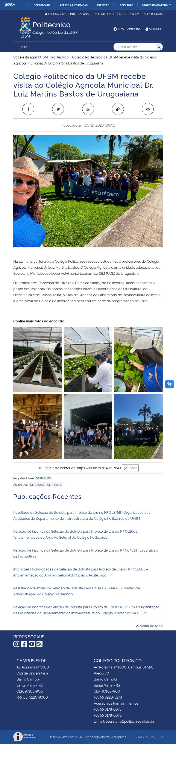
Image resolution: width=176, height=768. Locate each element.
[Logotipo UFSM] (22, 26)
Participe (103, 5)
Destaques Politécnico (46, 484)
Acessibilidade (105, 13)
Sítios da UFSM (129, 13)
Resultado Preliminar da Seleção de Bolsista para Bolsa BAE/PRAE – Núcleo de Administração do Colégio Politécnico (76, 591)
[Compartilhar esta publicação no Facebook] (28, 109)
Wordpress (118, 737)
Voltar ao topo (151, 625)
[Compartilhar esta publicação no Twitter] (58, 109)
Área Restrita (153, 13)
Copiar (133, 468)
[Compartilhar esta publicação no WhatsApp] (88, 109)
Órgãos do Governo (155, 5)
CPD (159, 737)
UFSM (148, 737)
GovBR (10, 5)
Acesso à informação (74, 5)
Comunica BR (42, 5)
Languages (56, 13)
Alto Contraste (128, 28)
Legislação (126, 5)
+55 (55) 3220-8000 (32, 697)
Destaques (43, 478)
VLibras (155, 28)
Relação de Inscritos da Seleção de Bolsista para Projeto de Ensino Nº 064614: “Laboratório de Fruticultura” (85, 553)
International (80, 13)
